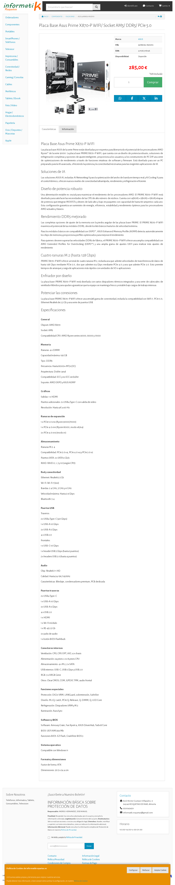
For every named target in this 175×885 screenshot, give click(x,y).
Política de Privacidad (68, 830)
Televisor (9, 49)
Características (49, 129)
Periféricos (10, 91)
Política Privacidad (56, 859)
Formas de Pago (89, 863)
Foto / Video (11, 105)
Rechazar (146, 870)
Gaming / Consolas (14, 77)
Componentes (12, 24)
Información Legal (90, 856)
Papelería (10, 123)
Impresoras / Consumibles (11, 58)
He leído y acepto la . (67, 837)
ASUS (140, 39)
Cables (8, 84)
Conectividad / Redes (12, 68)
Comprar (153, 82)
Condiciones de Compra (59, 863)
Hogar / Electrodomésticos (14, 114)
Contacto (149, 6)
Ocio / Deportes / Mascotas (13, 132)
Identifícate (132, 6)
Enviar (89, 846)
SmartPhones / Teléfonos (12, 40)
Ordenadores (12, 17)
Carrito (165, 6)
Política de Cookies (81, 881)
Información (68, 129)
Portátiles (10, 31)
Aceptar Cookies (160, 870)
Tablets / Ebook (12, 98)
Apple (8, 140)
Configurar (133, 870)
